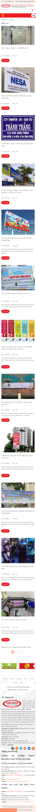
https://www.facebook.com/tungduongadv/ (18, 781)
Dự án (26, 678)
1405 (16, 301)
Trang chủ (4, 19)
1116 (16, 574)
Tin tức (15, 682)
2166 (16, 354)
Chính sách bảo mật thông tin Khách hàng (18, 687)
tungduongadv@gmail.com (26, 1)
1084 (16, 627)
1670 (16, 518)
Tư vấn (32, 678)
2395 (16, 410)
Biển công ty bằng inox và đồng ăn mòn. (15, 48)
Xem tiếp (5, 60)
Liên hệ (21, 682)
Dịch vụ (12, 19)
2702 (16, 198)
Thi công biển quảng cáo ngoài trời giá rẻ (15, 293)
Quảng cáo (19, 678)
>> (23, 652)
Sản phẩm (33, 15)
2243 (16, 103)
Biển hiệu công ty (12, 689)
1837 (16, 246)
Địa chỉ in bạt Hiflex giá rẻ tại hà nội (13, 620)
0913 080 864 (9, 1)
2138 (16, 151)
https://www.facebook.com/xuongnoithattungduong (20, 801)
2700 (16, 463)
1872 (16, 56)
